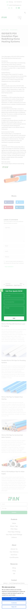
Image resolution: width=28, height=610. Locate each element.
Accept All (14, 598)
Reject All (14, 606)
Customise (14, 602)
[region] (14, 597)
